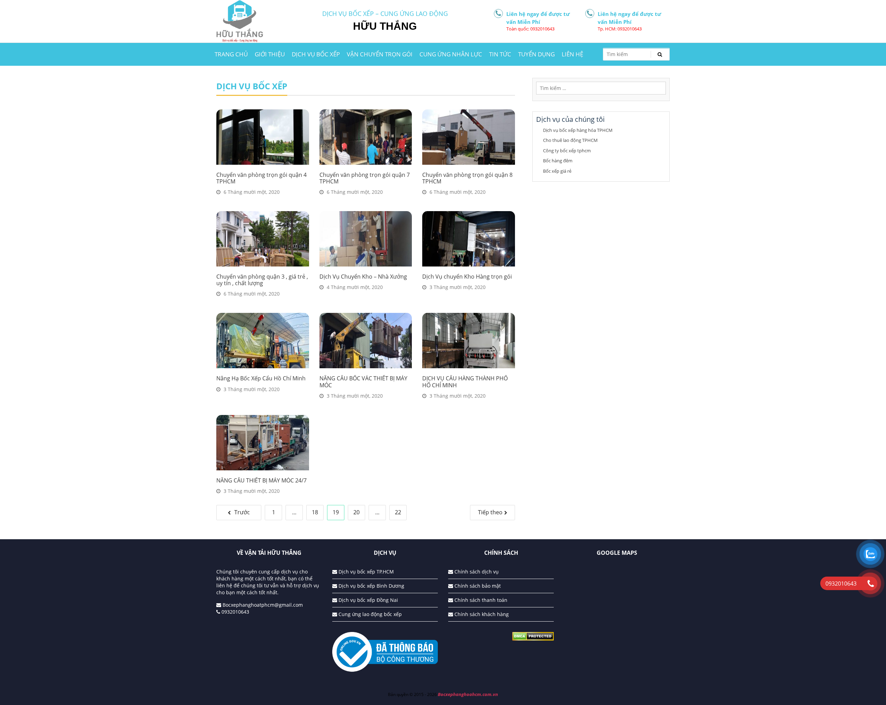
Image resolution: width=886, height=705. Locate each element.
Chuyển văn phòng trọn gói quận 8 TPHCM (467, 178)
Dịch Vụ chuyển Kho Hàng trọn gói (467, 276)
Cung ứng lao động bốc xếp (369, 614)
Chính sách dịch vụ (476, 571)
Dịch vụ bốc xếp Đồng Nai (367, 600)
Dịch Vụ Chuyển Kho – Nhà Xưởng (363, 276)
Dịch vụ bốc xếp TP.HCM (365, 571)
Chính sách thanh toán (480, 600)
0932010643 (234, 611)
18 (315, 512)
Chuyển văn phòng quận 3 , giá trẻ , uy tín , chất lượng (262, 280)
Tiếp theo (490, 512)
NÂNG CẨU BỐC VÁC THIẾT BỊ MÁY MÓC (363, 381)
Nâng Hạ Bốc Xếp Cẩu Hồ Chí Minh (261, 378)
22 (398, 512)
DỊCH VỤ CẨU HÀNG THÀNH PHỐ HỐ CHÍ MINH (465, 381)
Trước (242, 512)
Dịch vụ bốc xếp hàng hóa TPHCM (578, 130)
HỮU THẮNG (385, 26)
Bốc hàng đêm (557, 160)
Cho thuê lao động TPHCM (570, 140)
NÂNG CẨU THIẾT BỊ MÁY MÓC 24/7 (261, 480)
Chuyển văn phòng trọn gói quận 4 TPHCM (261, 178)
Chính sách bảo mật (477, 585)
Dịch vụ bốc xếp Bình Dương (370, 585)
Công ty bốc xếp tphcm (567, 150)
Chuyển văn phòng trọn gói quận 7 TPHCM (364, 178)
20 (356, 512)
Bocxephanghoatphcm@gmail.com (262, 605)
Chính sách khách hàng (481, 614)
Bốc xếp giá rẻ (557, 171)
